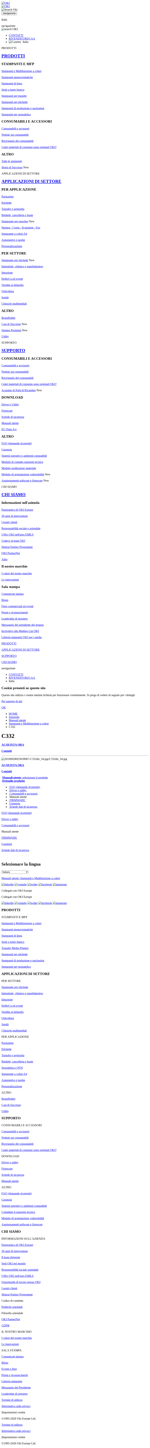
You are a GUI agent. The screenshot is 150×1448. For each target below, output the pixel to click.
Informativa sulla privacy (16, 1406)
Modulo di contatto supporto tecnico (22, 462)
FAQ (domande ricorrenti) (16, 443)
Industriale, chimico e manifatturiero (22, 266)
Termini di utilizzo (11, 1399)
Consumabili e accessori (15, 128)
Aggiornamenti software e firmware (22, 480)
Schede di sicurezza (12, 416)
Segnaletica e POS (12, 1067)
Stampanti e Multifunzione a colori (21, 71)
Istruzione (7, 272)
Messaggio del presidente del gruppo (22, 624)
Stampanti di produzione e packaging (22, 108)
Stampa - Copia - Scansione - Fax (20, 227)
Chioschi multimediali (14, 303)
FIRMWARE (17, 800)
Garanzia (6, 449)
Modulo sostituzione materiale (18, 468)
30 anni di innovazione (14, 516)
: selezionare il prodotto (25, 777)
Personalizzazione (11, 246)
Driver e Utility (10, 404)
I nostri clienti (9, 522)
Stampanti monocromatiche (17, 77)
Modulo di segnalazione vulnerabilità (22, 474)
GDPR (5, 1325)
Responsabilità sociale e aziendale (20, 528)
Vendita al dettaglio (12, 285)
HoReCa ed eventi (12, 278)
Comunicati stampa (12, 593)
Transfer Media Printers (15, 948)
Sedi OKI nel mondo (13, 1263)
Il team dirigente (10, 1257)
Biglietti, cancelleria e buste (17, 215)
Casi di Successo (11, 324)
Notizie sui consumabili (15, 134)
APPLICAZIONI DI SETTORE (31, 181)
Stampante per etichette (14, 260)
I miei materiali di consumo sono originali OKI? (29, 147)
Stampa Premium (11, 330)
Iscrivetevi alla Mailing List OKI (20, 631)
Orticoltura (7, 291)
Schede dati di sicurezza (23, 806)
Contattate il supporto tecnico (18, 1212)
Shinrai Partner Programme (17, 547)
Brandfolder (8, 317)
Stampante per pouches (14, 221)
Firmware (7, 410)
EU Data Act (8, 429)
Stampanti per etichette (14, 102)
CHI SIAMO (13, 494)
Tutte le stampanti (11, 161)
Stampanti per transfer (14, 95)
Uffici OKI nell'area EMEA (17, 534)
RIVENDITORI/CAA (22, 38)
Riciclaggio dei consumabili (17, 140)
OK (3, 707)
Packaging (7, 196)
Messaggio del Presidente (16, 1387)
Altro (4, 559)
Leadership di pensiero (14, 618)
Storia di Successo (11, 167)
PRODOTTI (13, 55)
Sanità (5, 297)
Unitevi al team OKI (13, 540)
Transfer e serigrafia (12, 209)
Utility (5, 336)
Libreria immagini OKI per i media (21, 637)
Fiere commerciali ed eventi (17, 606)
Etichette (6, 202)
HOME (13, 713)
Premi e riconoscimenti (14, 612)
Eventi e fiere (9, 1368)
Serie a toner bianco (12, 89)
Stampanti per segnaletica (16, 114)
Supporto (14, 717)
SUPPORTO (13, 350)
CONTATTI (16, 35)
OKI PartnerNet (10, 553)
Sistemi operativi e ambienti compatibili (24, 455)
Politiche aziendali (11, 1306)
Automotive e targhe (13, 240)
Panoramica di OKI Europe (17, 509)
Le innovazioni (10, 579)
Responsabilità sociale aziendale (19, 1269)
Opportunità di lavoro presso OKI (20, 1282)
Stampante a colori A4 (14, 233)
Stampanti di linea (11, 83)
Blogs (4, 600)
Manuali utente (10, 423)
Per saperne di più (11, 701)
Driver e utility (18, 790)
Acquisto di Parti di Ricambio (18, 390)
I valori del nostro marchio (16, 573)
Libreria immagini (11, 1381)
